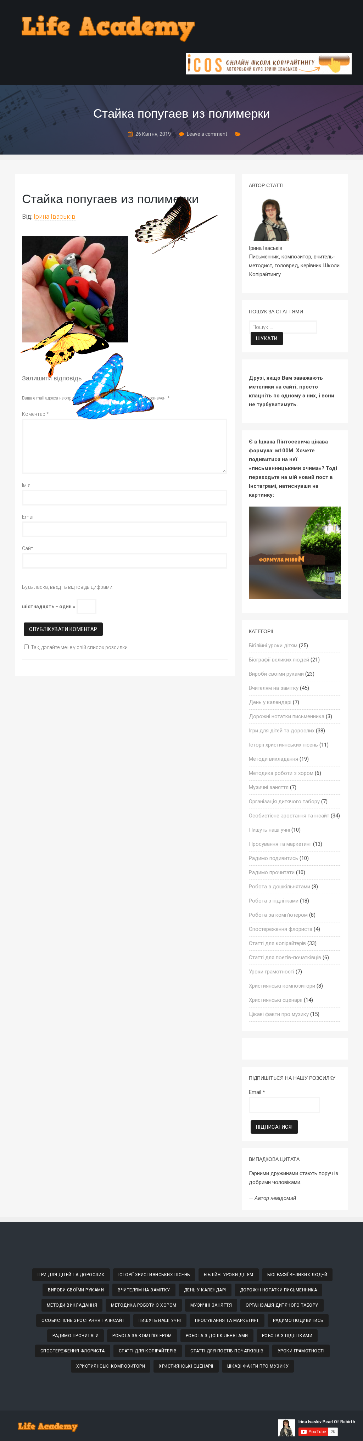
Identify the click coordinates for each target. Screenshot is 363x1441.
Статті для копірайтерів (277, 943)
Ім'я (26, 485)
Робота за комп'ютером (278, 915)
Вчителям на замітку (273, 688)
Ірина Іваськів (55, 216)
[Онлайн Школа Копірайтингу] (269, 72)
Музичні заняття (269, 787)
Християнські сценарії (275, 1000)
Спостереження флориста (280, 929)
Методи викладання (273, 759)
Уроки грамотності (271, 971)
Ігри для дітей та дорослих (281, 730)
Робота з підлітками (273, 901)
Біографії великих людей (279, 660)
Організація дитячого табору (284, 801)
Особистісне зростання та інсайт (289, 815)
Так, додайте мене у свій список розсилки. (80, 647)
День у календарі (270, 702)
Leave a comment (207, 134)
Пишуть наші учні (269, 830)
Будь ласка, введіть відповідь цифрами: (67, 587)
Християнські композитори (282, 986)
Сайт (27, 548)
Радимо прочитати (272, 872)
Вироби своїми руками (276, 674)
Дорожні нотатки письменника (286, 716)
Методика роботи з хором (281, 773)
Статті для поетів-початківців (285, 957)
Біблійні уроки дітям (273, 645)
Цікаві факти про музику (279, 1014)
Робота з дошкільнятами (279, 886)
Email (28, 517)
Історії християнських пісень (283, 745)
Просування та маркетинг (280, 844)
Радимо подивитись (273, 858)
